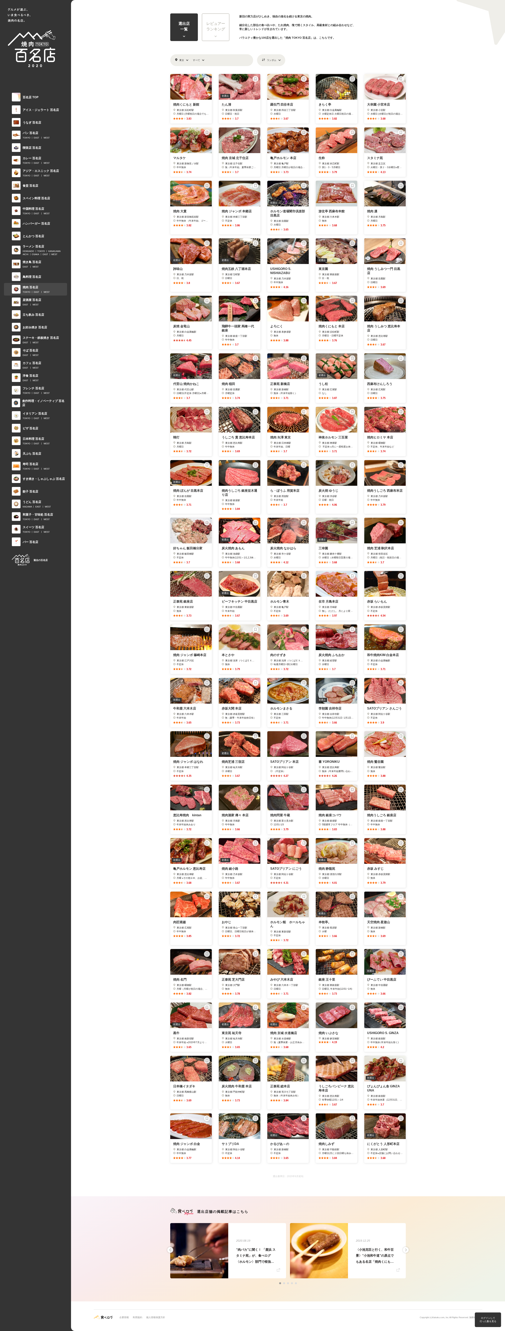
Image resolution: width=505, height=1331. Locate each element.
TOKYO (26, 138)
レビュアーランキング (215, 26)
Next (406, 1250)
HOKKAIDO (28, 251)
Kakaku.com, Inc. (440, 1317)
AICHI (25, 254)
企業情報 (124, 1317)
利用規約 (137, 1317)
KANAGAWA (54, 251)
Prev (170, 1250)
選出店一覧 (184, 26)
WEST (47, 138)
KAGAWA (27, 506)
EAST (36, 138)
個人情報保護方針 (155, 1317)
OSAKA (35, 254)
